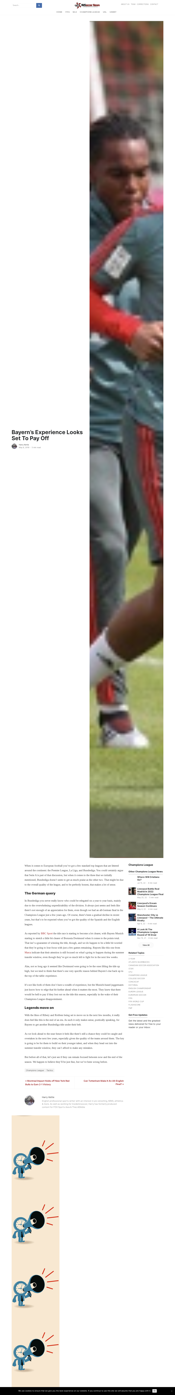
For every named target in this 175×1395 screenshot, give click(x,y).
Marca (28, 952)
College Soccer (137, 978)
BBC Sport (47, 933)
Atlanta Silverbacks (139, 962)
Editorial (133, 985)
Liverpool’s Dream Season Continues (147, 904)
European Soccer (137, 995)
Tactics (49, 1070)
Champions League (90, 12)
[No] (171, 1391)
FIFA (67, 12)
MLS (75, 12)
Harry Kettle (24, 445)
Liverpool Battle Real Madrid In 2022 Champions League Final (150, 891)
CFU (130, 972)
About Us (125, 4)
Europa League (136, 991)
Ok (154, 1391)
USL (105, 12)
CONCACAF (134, 982)
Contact (154, 4)
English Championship (140, 988)
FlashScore (134, 1005)
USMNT (113, 12)
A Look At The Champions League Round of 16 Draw (147, 932)
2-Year (132, 959)
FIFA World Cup (136, 1001)
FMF (130, 1008)
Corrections (143, 4)
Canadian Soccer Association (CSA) (144, 967)
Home (59, 12)
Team (133, 4)
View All (146, 945)
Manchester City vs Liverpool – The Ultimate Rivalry (150, 918)
